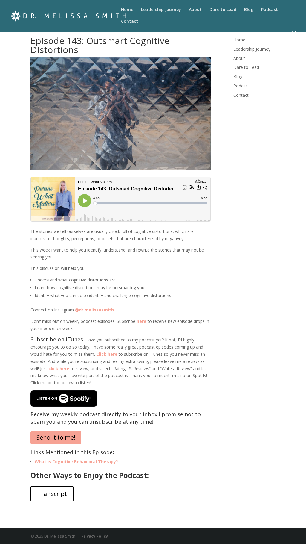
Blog (248, 9)
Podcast (269, 9)
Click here (106, 354)
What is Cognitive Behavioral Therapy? (76, 461)
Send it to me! (55, 437)
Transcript (52, 494)
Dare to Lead (222, 9)
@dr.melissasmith (94, 310)
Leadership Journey (161, 9)
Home (127, 9)
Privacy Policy (94, 536)
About (195, 9)
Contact (129, 21)
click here (58, 368)
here (141, 321)
